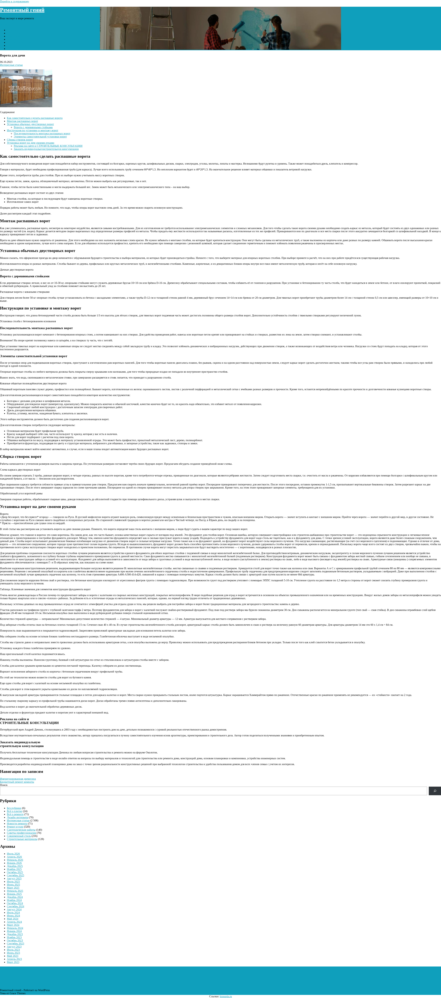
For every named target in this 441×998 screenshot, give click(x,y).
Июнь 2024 (13, 915)
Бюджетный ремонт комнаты (17, 781)
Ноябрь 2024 (14, 900)
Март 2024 (13, 924)
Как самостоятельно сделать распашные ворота (35, 118)
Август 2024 (14, 909)
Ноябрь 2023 (14, 937)
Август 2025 (14, 878)
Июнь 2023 (13, 952)
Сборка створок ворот (20, 139)
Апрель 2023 (14, 959)
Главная (11, 30)
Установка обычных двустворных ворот (30, 124)
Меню (3, 24)
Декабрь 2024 (15, 897)
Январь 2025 (14, 893)
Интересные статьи (18, 33)
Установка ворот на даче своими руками (30, 142)
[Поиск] (435, 791)
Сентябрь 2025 (15, 875)
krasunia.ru (226, 996)
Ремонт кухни (15, 36)
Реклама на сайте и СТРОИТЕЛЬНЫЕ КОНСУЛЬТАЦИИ (48, 145)
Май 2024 (12, 918)
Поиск (4, 785)
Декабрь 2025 (15, 866)
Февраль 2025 (15, 890)
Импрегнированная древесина (18, 778)
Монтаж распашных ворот (22, 121)
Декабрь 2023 (15, 934)
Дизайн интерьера (17, 817)
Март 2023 (13, 962)
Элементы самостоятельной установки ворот (40, 136)
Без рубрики (14, 808)
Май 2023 (12, 955)
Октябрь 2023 (15, 940)
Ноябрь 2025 (14, 869)
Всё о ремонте (15, 814)
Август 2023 (14, 946)
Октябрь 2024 (15, 903)
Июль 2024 (13, 912)
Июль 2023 (13, 949)
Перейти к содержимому (14, 1)
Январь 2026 (14, 863)
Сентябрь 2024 (15, 906)
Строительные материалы (22, 45)
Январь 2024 (14, 931)
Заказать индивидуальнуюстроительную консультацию (46, 149)
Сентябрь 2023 (15, 943)
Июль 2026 (13, 853)
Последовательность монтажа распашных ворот (42, 133)
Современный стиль (19, 39)
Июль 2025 (13, 881)
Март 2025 (13, 887)
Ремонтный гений (22, 10)
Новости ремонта (17, 48)
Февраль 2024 (15, 928)
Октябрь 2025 (15, 872)
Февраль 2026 (15, 859)
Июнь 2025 (13, 884)
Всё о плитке (14, 811)
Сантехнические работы (21, 42)
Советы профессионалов (21, 832)
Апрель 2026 (14, 856)
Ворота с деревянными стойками (33, 127)
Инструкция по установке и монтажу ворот (32, 130)
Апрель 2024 (14, 921)
